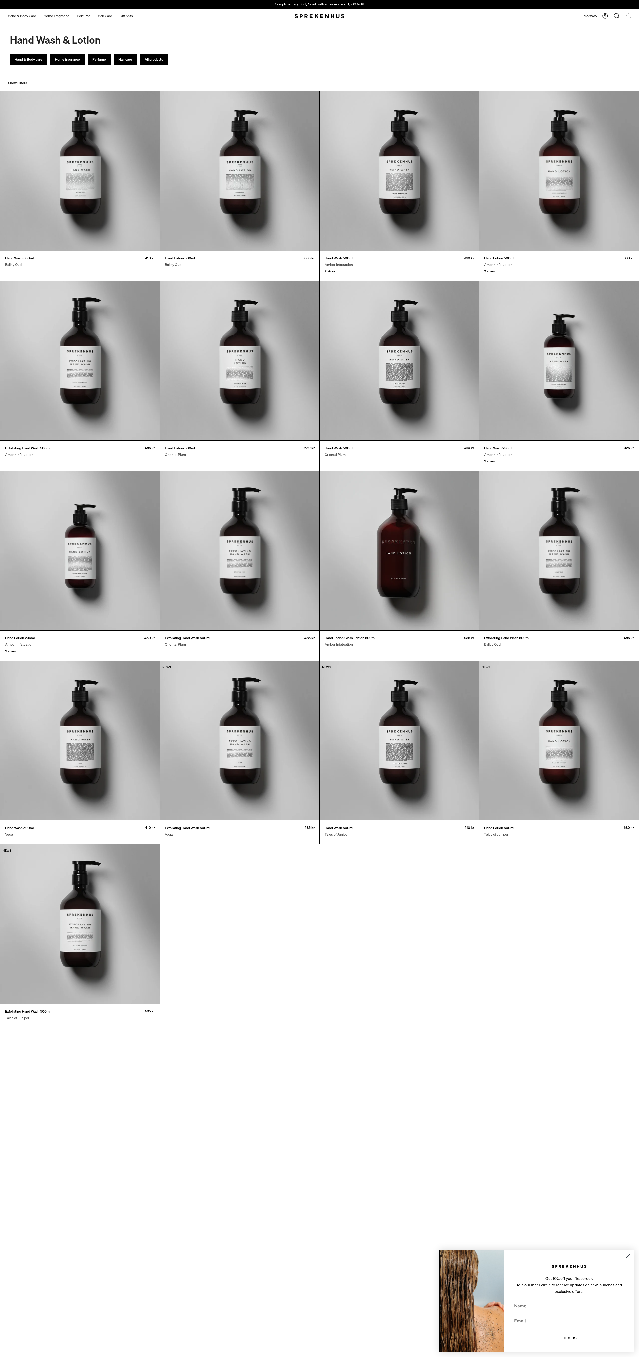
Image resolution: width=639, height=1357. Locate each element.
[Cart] (628, 16)
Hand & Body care (28, 59)
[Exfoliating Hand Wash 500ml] (80, 361)
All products (154, 59)
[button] (22, 16)
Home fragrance (67, 59)
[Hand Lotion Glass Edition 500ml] (399, 550)
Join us (569, 1337)
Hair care (125, 59)
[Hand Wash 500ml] (80, 171)
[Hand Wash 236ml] (559, 361)
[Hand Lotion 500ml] (240, 171)
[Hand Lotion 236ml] (80, 550)
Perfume (99, 59)
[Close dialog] (627, 1256)
